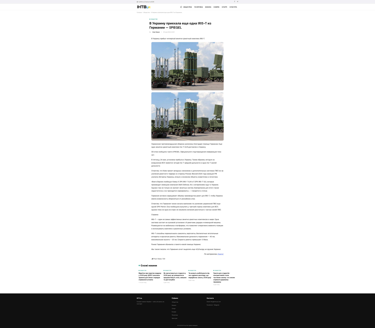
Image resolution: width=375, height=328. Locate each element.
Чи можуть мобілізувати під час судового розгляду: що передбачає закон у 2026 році (199, 275)
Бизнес (208, 7)
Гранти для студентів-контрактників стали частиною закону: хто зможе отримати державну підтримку (224, 277)
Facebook (210, 305)
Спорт (224, 7)
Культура (233, 7)
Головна (139, 12)
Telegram (216, 305)
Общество (187, 7)
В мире (216, 7)
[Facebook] (234, 2)
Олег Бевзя (156, 32)
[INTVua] (143, 7)
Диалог (221, 254)
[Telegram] (237, 2)
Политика (198, 7)
